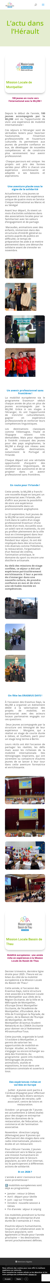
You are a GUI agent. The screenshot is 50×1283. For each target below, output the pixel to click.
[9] (25, 836)
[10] (25, 869)
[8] (25, 804)
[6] (15, 650)
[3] (21, 310)
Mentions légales (24, 1262)
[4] (20, 376)
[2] (25, 343)
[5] (21, 619)
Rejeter (19, 1279)
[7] (15, 681)
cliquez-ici (32, 1275)
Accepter (8, 1279)
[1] (19, 278)
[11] (25, 902)
